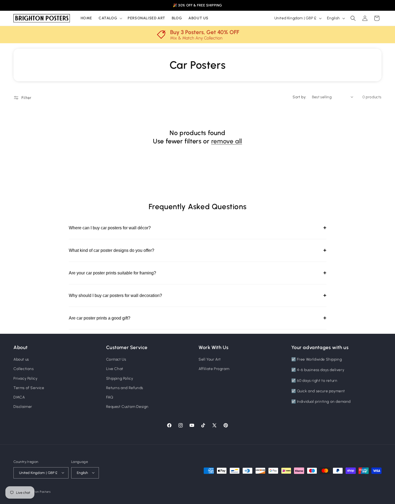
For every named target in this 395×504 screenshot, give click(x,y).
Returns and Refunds (124, 388)
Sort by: (299, 97)
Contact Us (116, 359)
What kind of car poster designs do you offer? (197, 250)
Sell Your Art (210, 359)
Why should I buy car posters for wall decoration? (197, 295)
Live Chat (114, 369)
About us (21, 359)
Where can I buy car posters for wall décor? (197, 228)
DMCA (19, 397)
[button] (109, 18)
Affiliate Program (214, 369)
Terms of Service (28, 388)
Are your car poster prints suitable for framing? (197, 273)
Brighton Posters (39, 491)
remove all (226, 141)
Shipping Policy (119, 378)
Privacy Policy (25, 378)
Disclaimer (22, 407)
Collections (23, 369)
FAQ (109, 397)
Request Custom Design (127, 407)
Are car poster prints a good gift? (197, 318)
